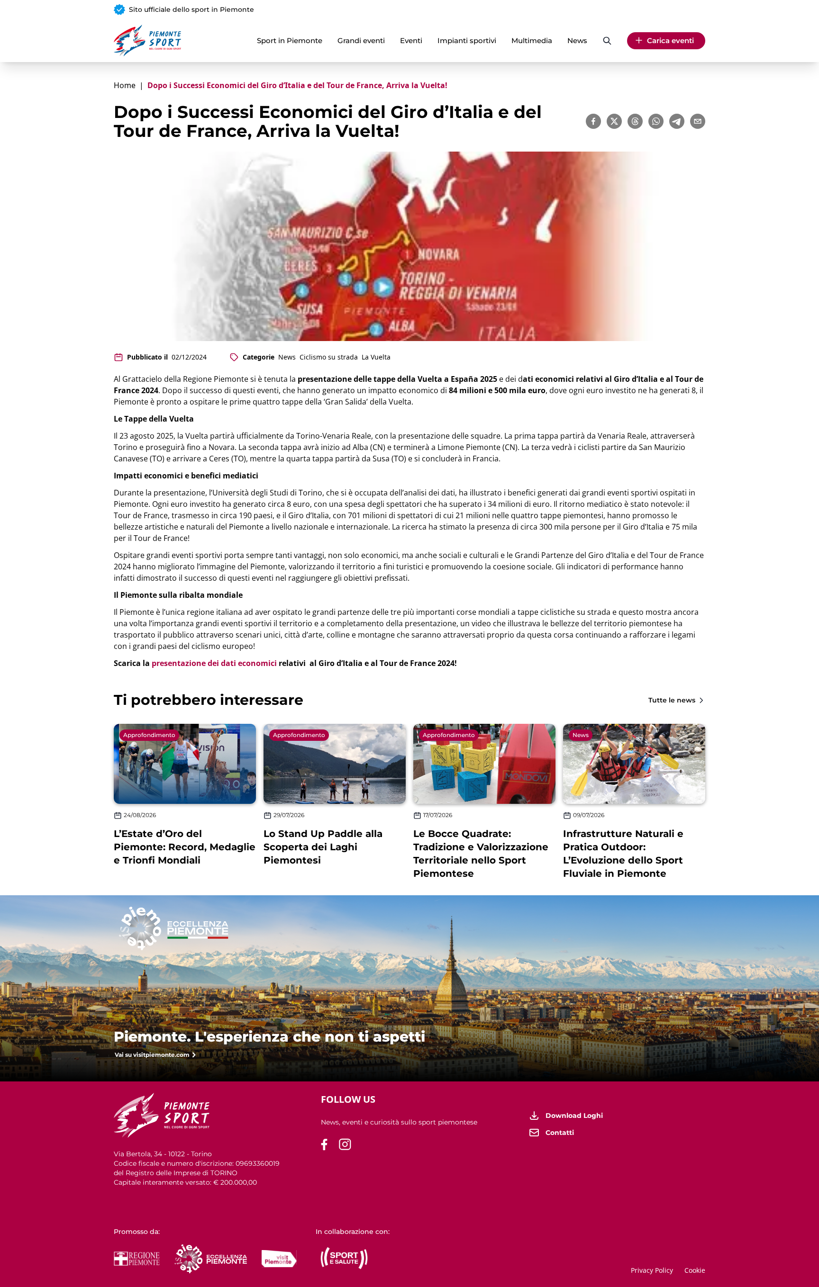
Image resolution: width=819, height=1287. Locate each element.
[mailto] (697, 121)
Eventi (411, 40)
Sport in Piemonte (289, 40)
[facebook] (593, 121)
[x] (614, 121)
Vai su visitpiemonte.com (152, 1054)
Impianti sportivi (466, 40)
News (577, 40)
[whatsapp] (656, 121)
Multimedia (531, 40)
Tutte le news (671, 700)
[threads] (635, 121)
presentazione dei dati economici (214, 663)
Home (125, 85)
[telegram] (676, 121)
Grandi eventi (361, 40)
